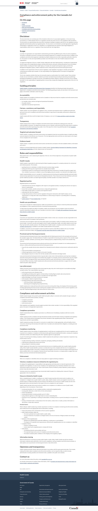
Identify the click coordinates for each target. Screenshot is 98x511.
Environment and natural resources (46, 489)
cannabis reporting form (25, 226)
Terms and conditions (47, 508)
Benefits (21, 499)
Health (26, 10)
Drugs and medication (44, 10)
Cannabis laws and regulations (61, 10)
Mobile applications (30, 508)
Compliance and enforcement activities (31, 29)
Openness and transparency (28, 30)
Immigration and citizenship (25, 491)
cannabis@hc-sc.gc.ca (46, 459)
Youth (60, 496)
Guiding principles (26, 25)
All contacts (22, 485)
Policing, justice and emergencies (45, 496)
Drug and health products (34, 10)
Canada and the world (43, 501)
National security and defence (45, 491)
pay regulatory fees (35, 198)
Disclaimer (24, 22)
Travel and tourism (23, 494)
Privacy (54, 508)
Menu (21, 7)
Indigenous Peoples (62, 491)
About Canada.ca (38, 508)
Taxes (21, 503)
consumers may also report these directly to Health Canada (51, 230)
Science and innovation (63, 489)
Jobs (21, 489)
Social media (22, 508)
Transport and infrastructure (45, 499)
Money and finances (43, 503)
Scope (23, 24)
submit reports (25, 198)
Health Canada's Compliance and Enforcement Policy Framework (35, 88)
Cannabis (51, 10)
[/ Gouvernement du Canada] (29, 3)
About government (62, 485)
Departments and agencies (44, 485)
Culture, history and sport (44, 494)
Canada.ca (22, 10)
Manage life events (62, 499)
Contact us (24, 32)
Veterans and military (63, 494)
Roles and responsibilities (28, 27)
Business (21, 496)
